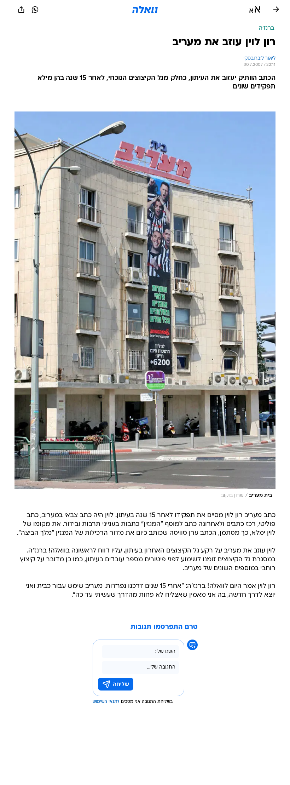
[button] (254, 9)
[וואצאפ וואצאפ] (35, 9)
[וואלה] (145, 9)
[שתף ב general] (21, 9)
